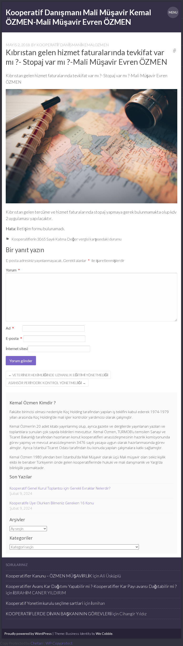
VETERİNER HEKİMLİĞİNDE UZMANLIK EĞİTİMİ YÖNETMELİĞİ (58, 375)
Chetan (36, 643)
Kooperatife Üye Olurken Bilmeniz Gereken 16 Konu (52, 503)
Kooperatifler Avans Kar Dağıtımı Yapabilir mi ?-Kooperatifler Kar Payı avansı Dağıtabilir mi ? (91, 586)
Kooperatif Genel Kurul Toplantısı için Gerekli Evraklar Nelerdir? (60, 488)
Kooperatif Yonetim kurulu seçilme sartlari (44, 603)
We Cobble (104, 633)
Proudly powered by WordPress (28, 633)
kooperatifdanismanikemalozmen (72, 44)
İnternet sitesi (17, 348)
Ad (10, 328)
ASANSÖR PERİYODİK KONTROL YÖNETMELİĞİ (47, 383)
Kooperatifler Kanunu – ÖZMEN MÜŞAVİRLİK (49, 575)
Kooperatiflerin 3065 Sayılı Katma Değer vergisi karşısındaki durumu (66, 239)
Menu (173, 12)
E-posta (14, 338)
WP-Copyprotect (59, 643)
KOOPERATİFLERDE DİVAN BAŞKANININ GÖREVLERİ (59, 613)
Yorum (13, 270)
